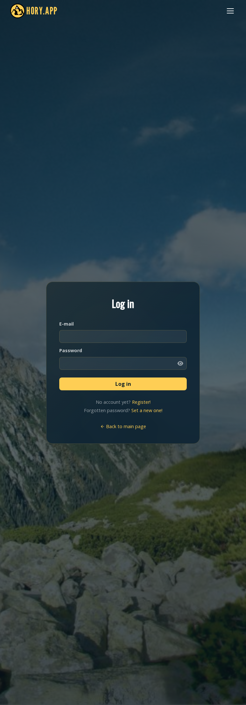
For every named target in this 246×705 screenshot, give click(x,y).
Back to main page (125, 426)
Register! (141, 402)
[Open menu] (230, 10)
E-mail (66, 324)
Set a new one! (146, 410)
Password (70, 350)
